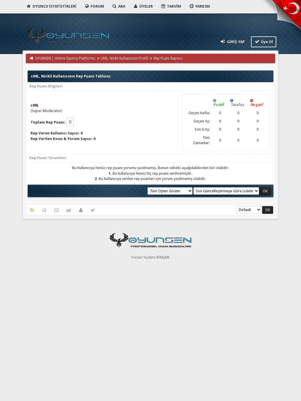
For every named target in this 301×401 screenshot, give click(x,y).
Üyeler (145, 6)
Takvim (173, 6)
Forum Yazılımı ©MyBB (150, 257)
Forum (97, 6)
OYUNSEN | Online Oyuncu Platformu (65, 58)
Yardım (202, 6)
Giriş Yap (235, 42)
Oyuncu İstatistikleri (53, 6)
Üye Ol (266, 42)
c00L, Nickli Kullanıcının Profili (124, 58)
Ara (121, 6)
